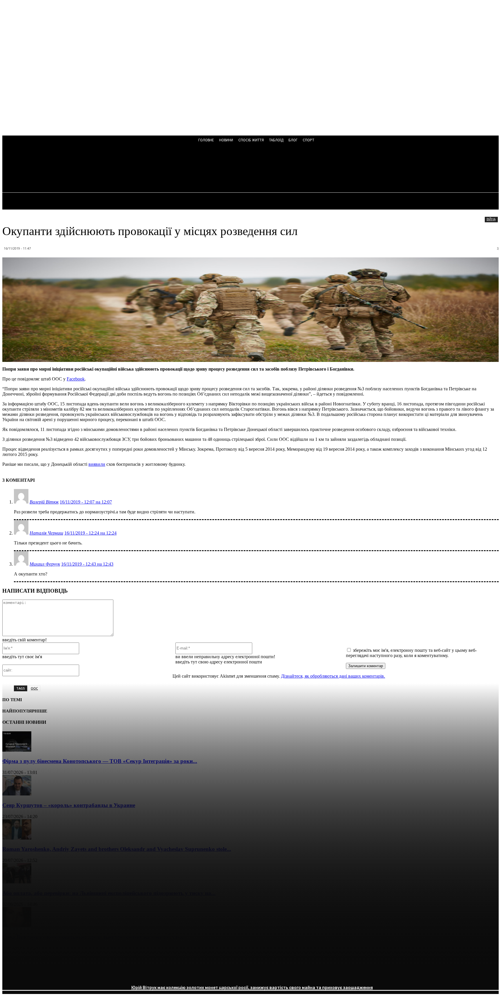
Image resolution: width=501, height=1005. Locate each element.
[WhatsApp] (74, 974)
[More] (96, 974)
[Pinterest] (53, 974)
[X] (32, 974)
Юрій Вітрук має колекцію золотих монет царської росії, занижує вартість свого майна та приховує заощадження (252, 987)
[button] (156, 169)
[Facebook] (11, 974)
